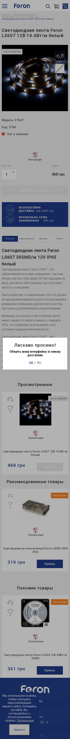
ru (39, 363)
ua (31, 363)
